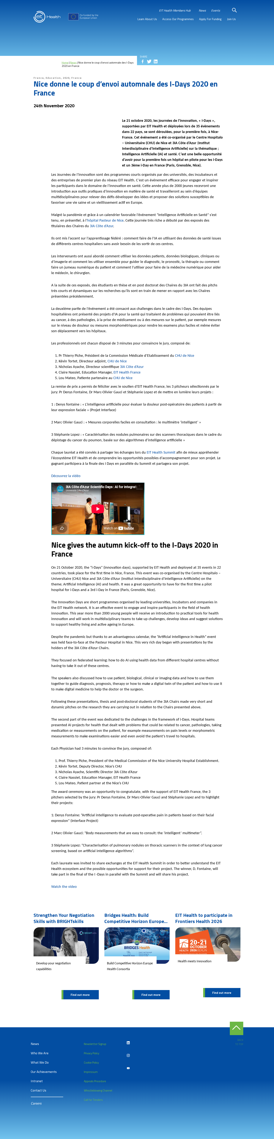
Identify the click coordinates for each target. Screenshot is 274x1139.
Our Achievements (44, 1071)
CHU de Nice (184, 356)
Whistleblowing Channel (98, 1090)
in (155, 61)
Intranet (37, 1081)
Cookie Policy (91, 1062)
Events (215, 10)
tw (149, 61)
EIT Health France (127, 372)
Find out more (80, 994)
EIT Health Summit (161, 453)
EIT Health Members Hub (174, 10)
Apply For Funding (210, 19)
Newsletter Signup (95, 1044)
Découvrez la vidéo (66, 476)
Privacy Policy (91, 1053)
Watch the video (64, 887)
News (202, 10)
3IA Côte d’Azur (101, 226)
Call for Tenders (93, 1100)
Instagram (128, 1055)
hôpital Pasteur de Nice (105, 221)
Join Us (231, 19)
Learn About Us (147, 19)
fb (142, 61)
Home (65, 62)
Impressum (91, 1072)
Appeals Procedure (95, 1081)
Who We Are (39, 1053)
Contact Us (38, 1090)
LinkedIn (128, 1042)
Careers (36, 1103)
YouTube (128, 1068)
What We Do (40, 1062)
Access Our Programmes (178, 19)
